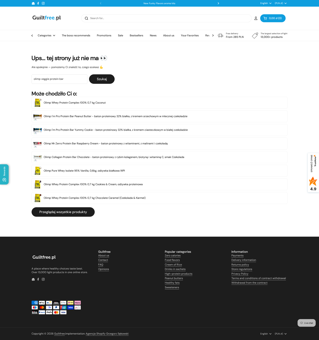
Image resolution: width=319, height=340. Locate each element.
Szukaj (102, 79)
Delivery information (243, 260)
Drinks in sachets (175, 269)
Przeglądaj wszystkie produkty (63, 212)
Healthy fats (172, 282)
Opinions (103, 269)
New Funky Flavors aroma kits (159, 3)
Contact (103, 260)
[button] (273, 18)
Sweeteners (172, 287)
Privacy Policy (239, 273)
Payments (237, 255)
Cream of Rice (173, 264)
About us (103, 255)
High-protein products (178, 273)
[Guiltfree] (46, 18)
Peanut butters (174, 278)
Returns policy (240, 264)
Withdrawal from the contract (249, 282)
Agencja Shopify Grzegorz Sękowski (107, 333)
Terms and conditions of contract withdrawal (258, 278)
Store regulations (241, 269)
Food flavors (172, 260)
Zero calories (173, 255)
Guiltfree (59, 333)
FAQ (100, 264)
